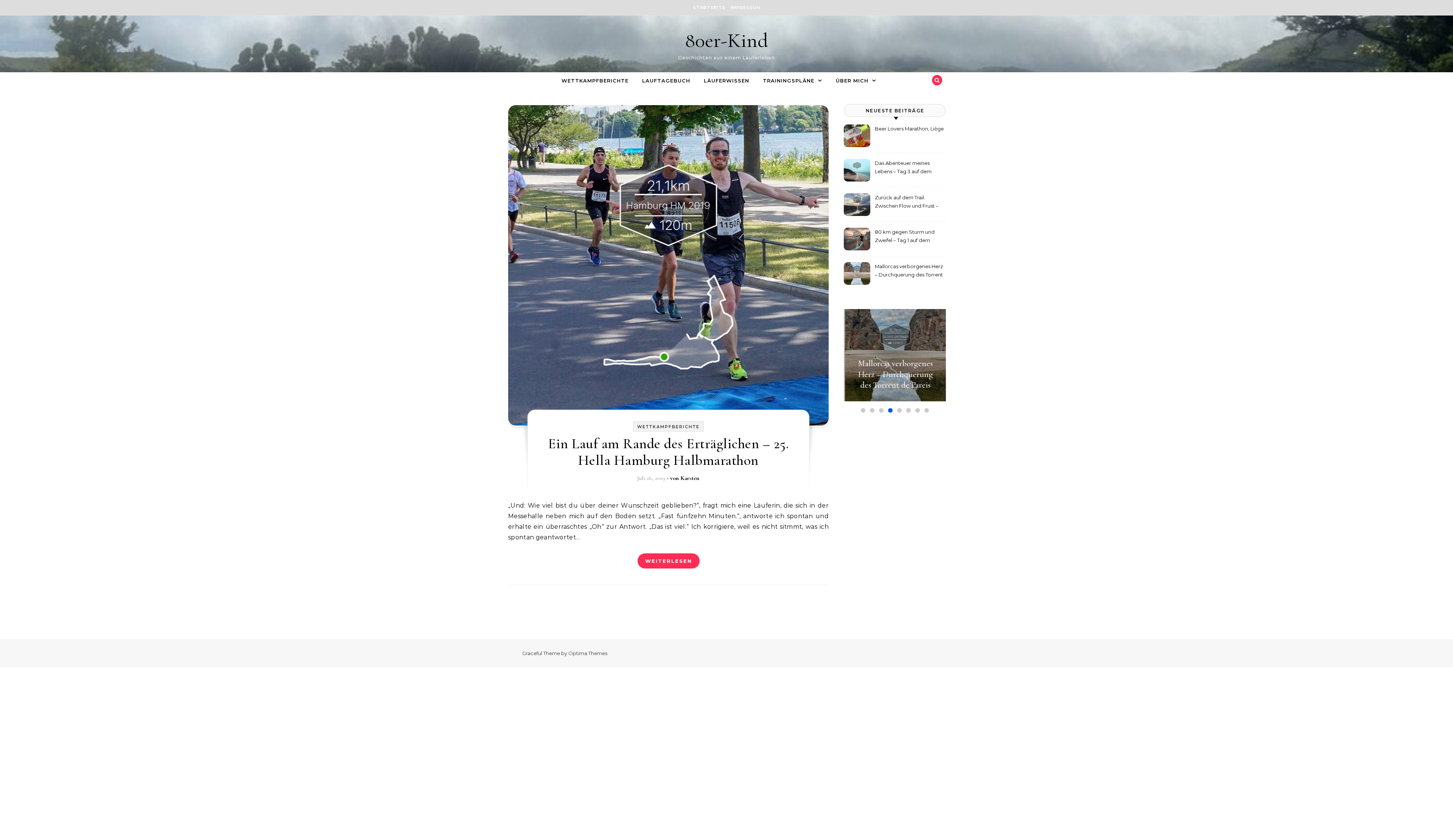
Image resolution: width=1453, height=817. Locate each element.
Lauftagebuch (666, 81)
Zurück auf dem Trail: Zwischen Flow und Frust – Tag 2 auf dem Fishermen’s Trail (907, 202)
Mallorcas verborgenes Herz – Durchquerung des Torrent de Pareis (909, 271)
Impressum (746, 7)
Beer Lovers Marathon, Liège (909, 129)
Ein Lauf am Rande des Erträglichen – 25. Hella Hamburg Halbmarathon (668, 452)
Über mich (852, 81)
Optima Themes (587, 653)
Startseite (709, 7)
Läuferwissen (726, 81)
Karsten (689, 478)
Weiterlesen (668, 561)
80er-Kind (726, 40)
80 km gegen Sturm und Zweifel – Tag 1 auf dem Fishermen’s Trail (905, 237)
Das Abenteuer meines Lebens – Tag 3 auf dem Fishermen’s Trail (903, 168)
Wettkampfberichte (595, 81)
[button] (863, 410)
